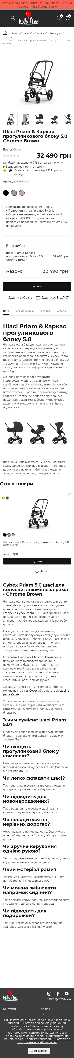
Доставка (61, 311)
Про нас (44, 1009)
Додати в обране (20, 297)
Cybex (17, 149)
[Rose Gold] (22, 193)
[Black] (6, 193)
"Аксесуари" (57, 33)
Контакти (9, 1009)
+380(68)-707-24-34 (58, 999)
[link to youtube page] (66, 993)
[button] (37, 571)
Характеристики (24, 311)
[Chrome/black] (14, 193)
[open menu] (4, 18)
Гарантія (45, 311)
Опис (6, 311)
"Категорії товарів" (21, 33)
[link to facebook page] (58, 993)
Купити (37, 286)
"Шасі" (6, 37)
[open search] (13, 18)
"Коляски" (41, 33)
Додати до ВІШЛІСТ (55, 297)
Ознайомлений (39, 1051)
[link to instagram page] (49, 993)
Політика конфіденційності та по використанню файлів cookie (43, 1040)
